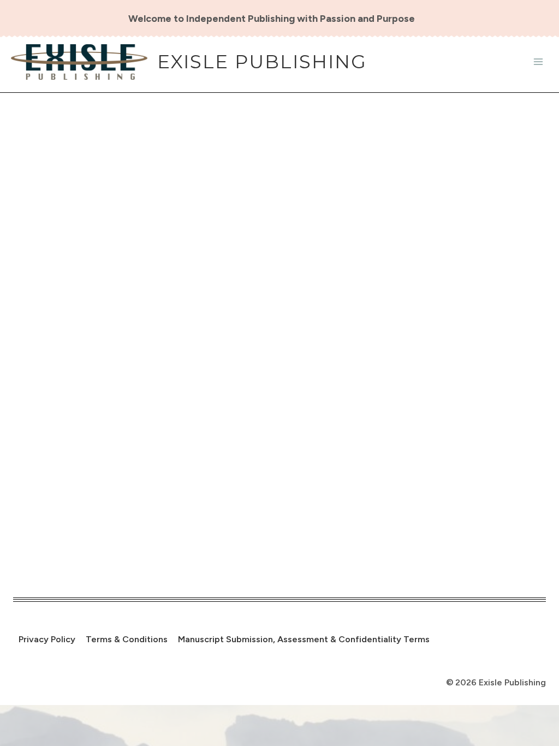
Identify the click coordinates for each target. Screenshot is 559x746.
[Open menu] (538, 62)
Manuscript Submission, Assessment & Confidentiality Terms (304, 639)
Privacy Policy (47, 639)
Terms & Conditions (127, 639)
